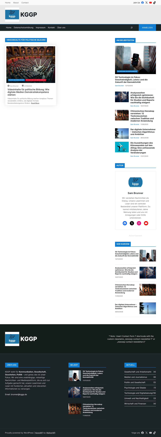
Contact (25, 2)
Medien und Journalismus (135, 377)
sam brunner (14, 86)
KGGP (28, 14)
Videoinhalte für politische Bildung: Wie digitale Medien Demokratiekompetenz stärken (28, 92)
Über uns (61, 27)
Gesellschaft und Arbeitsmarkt (137, 372)
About (16, 2)
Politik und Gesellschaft (16, 80)
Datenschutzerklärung (23, 27)
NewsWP (39, 433)
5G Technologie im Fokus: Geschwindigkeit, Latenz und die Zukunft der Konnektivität (131, 79)
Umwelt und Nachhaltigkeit (136, 398)
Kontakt (51, 27)
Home (7, 2)
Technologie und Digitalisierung (35, 80)
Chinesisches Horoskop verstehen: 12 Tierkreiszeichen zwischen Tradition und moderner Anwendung (142, 116)
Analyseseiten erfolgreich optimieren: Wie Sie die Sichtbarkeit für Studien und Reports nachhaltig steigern (142, 98)
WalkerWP (50, 433)
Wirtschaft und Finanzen (135, 403)
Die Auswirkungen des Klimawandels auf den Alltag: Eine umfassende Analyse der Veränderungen (142, 148)
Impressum (40, 27)
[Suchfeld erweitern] (131, 28)
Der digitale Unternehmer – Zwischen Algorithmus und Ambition (143, 131)
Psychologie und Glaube (135, 388)
